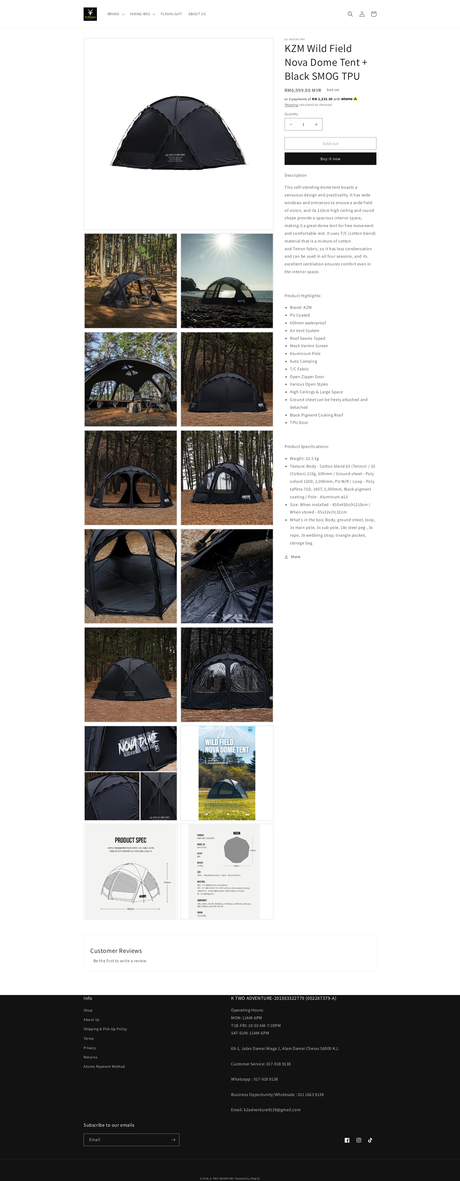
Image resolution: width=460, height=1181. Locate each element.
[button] (115, 13)
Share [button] (296, 556)
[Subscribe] (173, 1140)
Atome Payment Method (104, 1066)
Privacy (90, 1047)
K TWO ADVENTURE (222, 1178)
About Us (92, 1019)
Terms (89, 1038)
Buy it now (331, 158)
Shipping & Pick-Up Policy (105, 1028)
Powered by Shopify (247, 1178)
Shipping (291, 105)
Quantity (291, 114)
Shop (88, 1010)
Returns (90, 1057)
